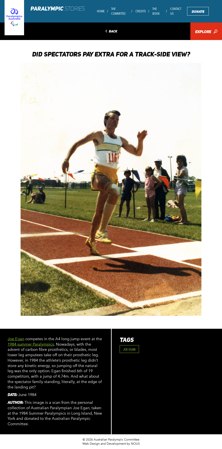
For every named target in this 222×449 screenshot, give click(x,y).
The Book (156, 11)
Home (101, 11)
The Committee (118, 11)
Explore (206, 32)
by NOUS (133, 444)
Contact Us (175, 11)
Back (110, 31)
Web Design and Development (104, 444)
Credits (140, 11)
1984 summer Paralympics (31, 344)
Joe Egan (16, 339)
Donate (198, 12)
